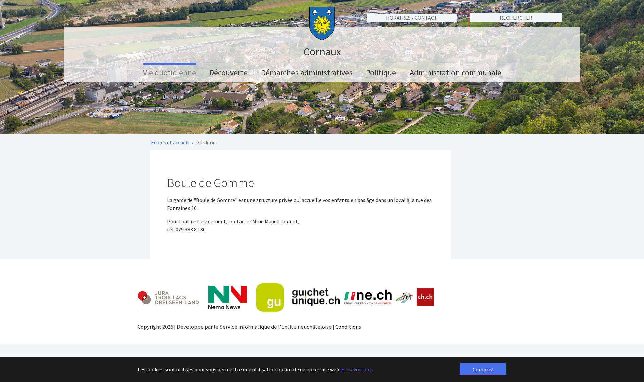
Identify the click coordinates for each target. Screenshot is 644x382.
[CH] (425, 297)
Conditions (348, 326)
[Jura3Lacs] (168, 297)
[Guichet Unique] (298, 297)
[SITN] (404, 297)
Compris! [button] (483, 369)
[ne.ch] (367, 297)
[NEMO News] (227, 297)
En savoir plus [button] (357, 369)
